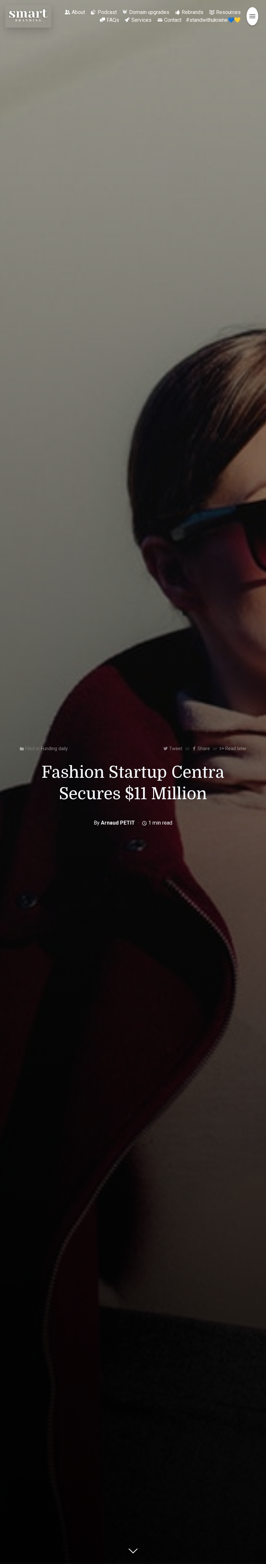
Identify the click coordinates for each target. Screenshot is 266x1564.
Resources (228, 12)
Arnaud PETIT (118, 823)
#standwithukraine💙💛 (213, 20)
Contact (172, 20)
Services (141, 20)
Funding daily (54, 748)
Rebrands (192, 12)
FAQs (113, 20)
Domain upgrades (149, 12)
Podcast (107, 12)
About (78, 12)
